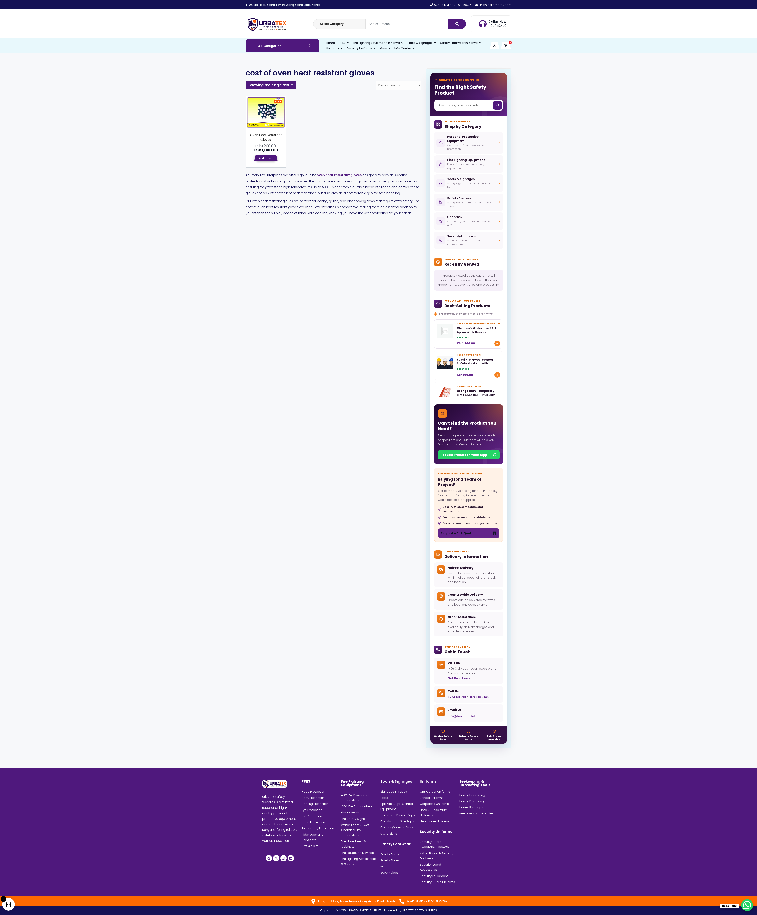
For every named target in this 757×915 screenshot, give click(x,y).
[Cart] (505, 45)
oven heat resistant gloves (339, 175)
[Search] (457, 24)
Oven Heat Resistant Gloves (266, 137)
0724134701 (499, 25)
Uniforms (332, 48)
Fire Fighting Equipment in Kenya (376, 43)
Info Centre (402, 48)
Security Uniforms (359, 48)
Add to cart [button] (266, 158)
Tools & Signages (420, 43)
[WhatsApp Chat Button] (747, 905)
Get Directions (459, 678)
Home (330, 43)
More (383, 48)
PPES (342, 43)
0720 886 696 (479, 697)
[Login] (495, 45)
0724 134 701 (457, 697)
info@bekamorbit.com (465, 716)
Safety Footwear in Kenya (459, 43)
